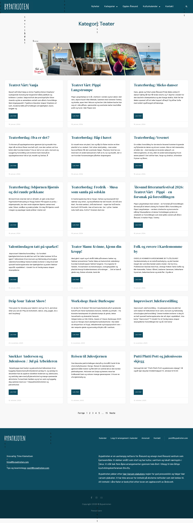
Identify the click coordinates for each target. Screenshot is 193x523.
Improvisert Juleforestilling (156, 301)
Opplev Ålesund (130, 6)
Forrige (81, 413)
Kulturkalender (150, 6)
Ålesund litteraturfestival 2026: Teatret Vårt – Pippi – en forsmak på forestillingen (159, 192)
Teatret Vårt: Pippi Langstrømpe (86, 87)
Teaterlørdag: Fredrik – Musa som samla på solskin (94, 189)
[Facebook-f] (91, 498)
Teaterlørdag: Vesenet (151, 137)
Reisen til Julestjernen (89, 356)
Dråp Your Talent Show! (27, 301)
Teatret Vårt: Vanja (23, 85)
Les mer (13, 116)
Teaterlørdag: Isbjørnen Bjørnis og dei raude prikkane (34, 189)
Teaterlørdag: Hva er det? (29, 137)
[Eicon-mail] (101, 498)
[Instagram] (96, 498)
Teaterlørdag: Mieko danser (156, 85)
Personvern (96, 510)
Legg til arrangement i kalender (124, 438)
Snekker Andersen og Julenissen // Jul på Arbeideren (33, 359)
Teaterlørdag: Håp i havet (91, 137)
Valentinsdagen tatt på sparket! (33, 246)
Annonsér (146, 438)
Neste (112, 413)
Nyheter (95, 6)
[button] (186, 6)
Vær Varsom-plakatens (134, 474)
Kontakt (169, 6)
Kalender (103, 438)
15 (107, 413)
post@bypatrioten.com (178, 438)
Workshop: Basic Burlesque (93, 301)
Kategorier (109, 6)
